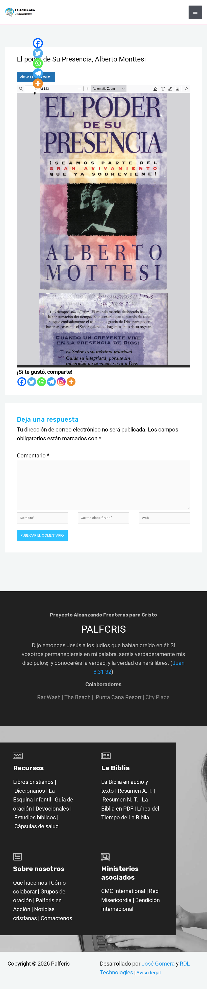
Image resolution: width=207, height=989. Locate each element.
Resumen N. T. (120, 799)
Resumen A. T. (135, 791)
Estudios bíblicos (35, 817)
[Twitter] (31, 381)
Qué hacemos (30, 883)
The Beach (77, 697)
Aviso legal (148, 973)
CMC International (123, 891)
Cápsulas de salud (36, 826)
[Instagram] (61, 381)
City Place (157, 697)
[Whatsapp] (41, 381)
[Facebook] (21, 381)
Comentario (33, 455)
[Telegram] (51, 381)
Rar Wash (50, 697)
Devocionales (52, 809)
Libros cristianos (33, 782)
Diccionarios (29, 791)
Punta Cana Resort (119, 697)
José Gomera (159, 964)
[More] (71, 381)
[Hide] (35, 93)
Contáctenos (56, 918)
